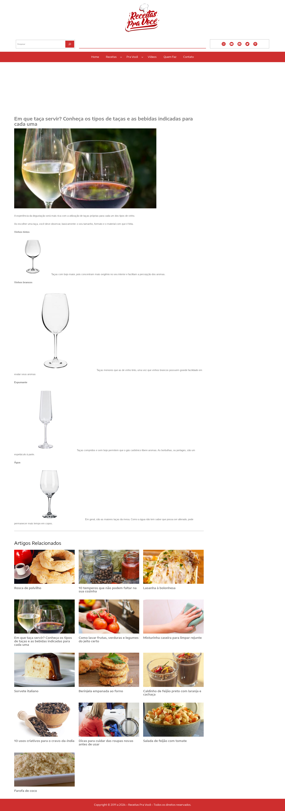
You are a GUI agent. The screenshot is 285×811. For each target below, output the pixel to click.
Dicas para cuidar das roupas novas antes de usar (106, 742)
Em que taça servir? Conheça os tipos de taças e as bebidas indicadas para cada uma (43, 641)
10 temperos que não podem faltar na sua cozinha (108, 589)
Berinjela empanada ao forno (101, 691)
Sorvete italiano (26, 691)
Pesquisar (20, 37)
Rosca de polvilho (27, 588)
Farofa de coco (25, 790)
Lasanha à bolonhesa (159, 588)
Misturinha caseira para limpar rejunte (172, 637)
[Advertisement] (142, 87)
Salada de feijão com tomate (165, 741)
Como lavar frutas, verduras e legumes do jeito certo (109, 639)
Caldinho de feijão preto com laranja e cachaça (172, 692)
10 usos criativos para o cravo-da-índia (44, 741)
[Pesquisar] (69, 44)
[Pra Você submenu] (142, 57)
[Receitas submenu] (121, 57)
